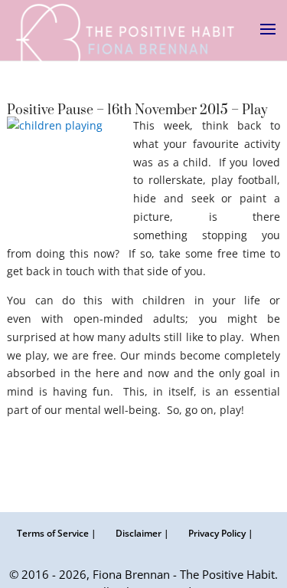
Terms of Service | (56, 533)
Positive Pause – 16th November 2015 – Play (137, 110)
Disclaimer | (142, 533)
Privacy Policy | (220, 533)
